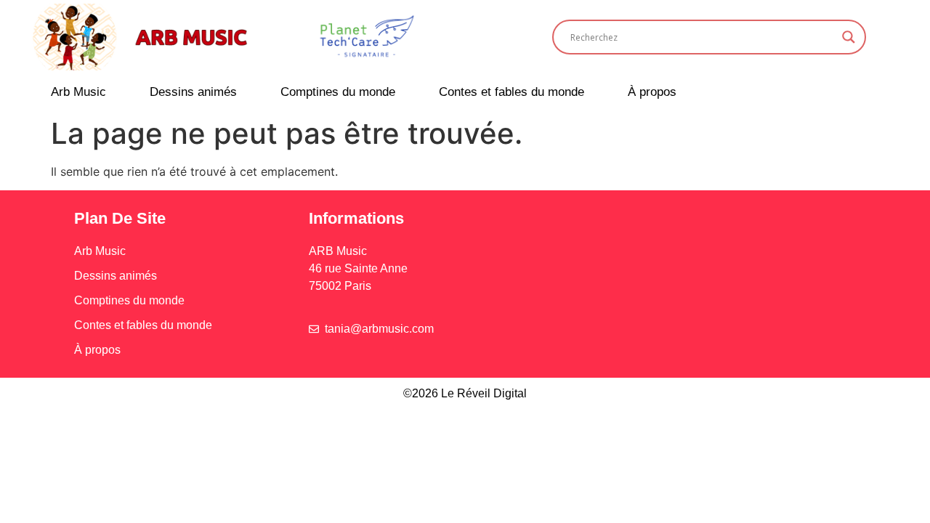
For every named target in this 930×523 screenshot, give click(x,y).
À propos (652, 92)
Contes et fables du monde (511, 92)
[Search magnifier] (848, 37)
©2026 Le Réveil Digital (465, 393)
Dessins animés (193, 92)
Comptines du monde (337, 92)
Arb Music (78, 92)
